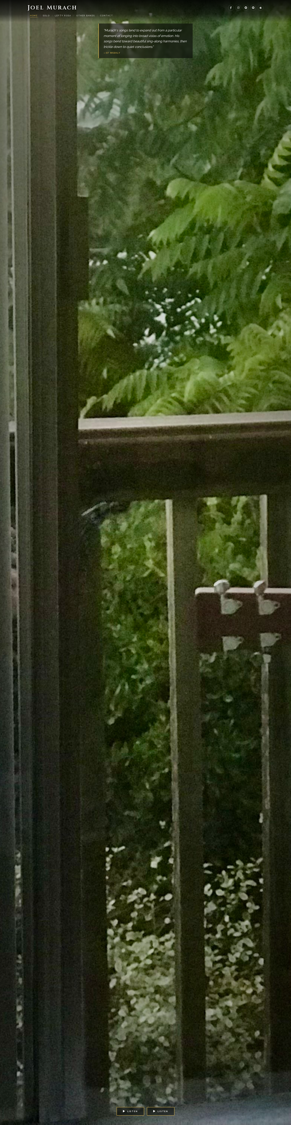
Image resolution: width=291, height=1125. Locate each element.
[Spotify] (253, 8)
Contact (106, 15)
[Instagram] (238, 8)
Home (34, 15)
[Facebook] (231, 8)
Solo (46, 15)
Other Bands (85, 15)
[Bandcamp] (246, 8)
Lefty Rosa (63, 15)
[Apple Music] (260, 8)
